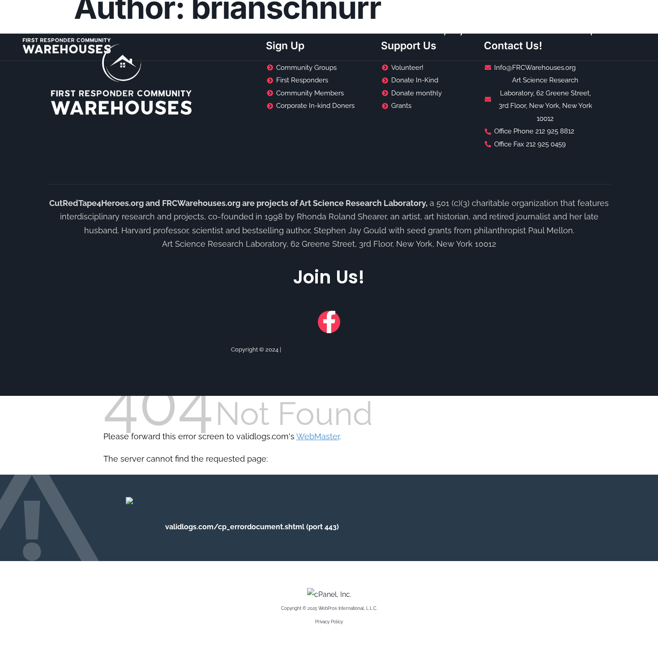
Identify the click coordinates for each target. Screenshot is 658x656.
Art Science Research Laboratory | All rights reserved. (354, 349)
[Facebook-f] (329, 322)
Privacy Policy (329, 621)
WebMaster (317, 436)
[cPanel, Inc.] (329, 594)
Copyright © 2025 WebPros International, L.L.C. (329, 608)
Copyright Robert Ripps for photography (329, 355)
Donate (624, 31)
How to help (573, 31)
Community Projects (441, 31)
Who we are (515, 31)
